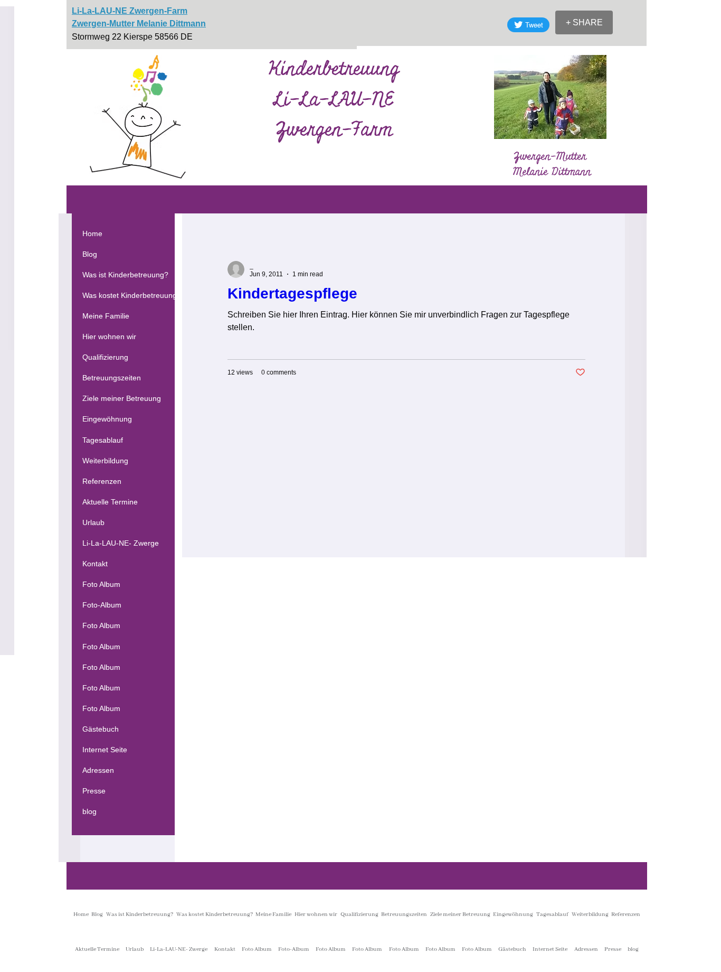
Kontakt (95, 563)
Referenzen (101, 481)
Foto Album (101, 584)
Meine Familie (105, 316)
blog (89, 811)
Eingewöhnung (107, 419)
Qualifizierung (105, 357)
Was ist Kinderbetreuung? (125, 274)
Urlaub (93, 522)
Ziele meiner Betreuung (121, 398)
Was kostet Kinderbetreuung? (131, 295)
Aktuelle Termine (110, 502)
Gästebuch (100, 729)
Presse (94, 791)
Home (92, 233)
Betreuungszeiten (111, 377)
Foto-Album (101, 605)
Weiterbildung (105, 460)
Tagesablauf (102, 440)
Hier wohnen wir (109, 336)
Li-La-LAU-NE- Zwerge (120, 543)
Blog (89, 254)
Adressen (98, 770)
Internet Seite (104, 749)
